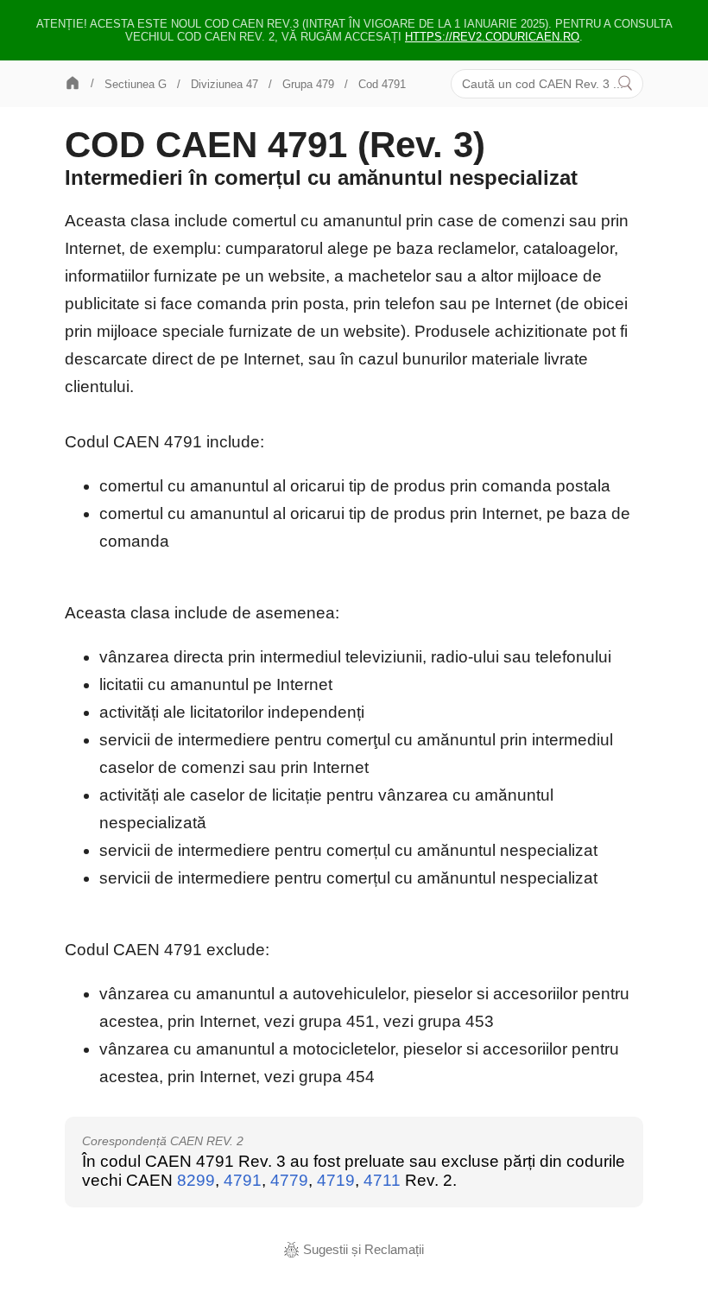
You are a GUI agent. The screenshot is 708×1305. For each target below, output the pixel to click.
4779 (289, 1180)
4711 (382, 1180)
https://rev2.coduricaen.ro (492, 36)
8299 (196, 1180)
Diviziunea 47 (224, 84)
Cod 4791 (382, 84)
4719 (336, 1180)
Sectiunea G (135, 84)
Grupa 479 (308, 84)
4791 (243, 1180)
